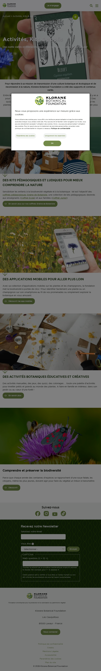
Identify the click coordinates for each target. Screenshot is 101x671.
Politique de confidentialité (60, 128)
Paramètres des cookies (25, 135)
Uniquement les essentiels (55, 135)
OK (52, 143)
